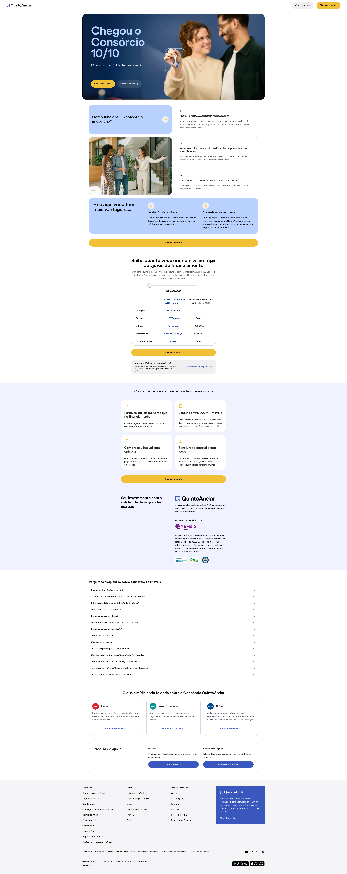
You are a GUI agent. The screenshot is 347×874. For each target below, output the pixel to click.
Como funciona (302, 5)
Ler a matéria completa (114, 728)
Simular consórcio (328, 5)
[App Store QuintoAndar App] (257, 863)
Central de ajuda (173, 764)
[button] (173, 590)
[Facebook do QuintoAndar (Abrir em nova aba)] (246, 851)
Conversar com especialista (199, 367)
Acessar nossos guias (228, 764)
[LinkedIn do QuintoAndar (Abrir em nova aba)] (263, 851)
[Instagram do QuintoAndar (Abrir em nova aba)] (252, 851)
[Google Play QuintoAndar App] (240, 863)
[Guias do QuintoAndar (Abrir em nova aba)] (257, 851)
